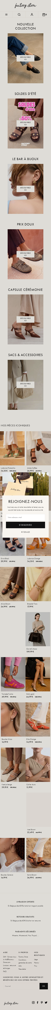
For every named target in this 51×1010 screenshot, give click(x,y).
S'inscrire (25, 525)
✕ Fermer (25, 532)
